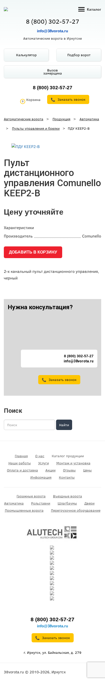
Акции (50, 470)
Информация (40, 477)
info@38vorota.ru (52, 31)
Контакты (67, 477)
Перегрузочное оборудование (75, 510)
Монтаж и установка (73, 463)
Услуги (43, 463)
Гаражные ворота (31, 496)
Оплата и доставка (22, 470)
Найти (64, 424)
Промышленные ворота (24, 510)
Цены (87, 470)
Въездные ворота (67, 496)
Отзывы (69, 470)
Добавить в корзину (33, 252)
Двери (89, 503)
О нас (39, 455)
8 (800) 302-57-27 (52, 21)
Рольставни (40, 503)
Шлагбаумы (67, 503)
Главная (21, 455)
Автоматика (14, 503)
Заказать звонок (62, 379)
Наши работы (19, 463)
